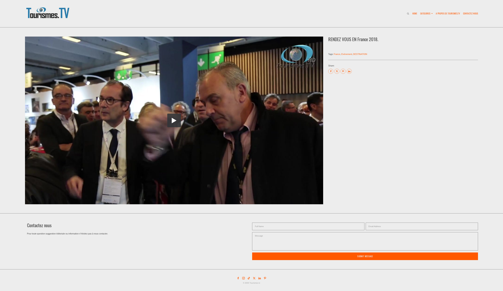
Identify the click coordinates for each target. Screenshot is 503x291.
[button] (48, 10)
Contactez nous (470, 13)
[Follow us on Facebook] (238, 278)
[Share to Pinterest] (343, 71)
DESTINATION (360, 54)
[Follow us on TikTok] (249, 278)
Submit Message (365, 256)
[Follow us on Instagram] (243, 278)
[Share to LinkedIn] (349, 71)
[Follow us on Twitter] (254, 278)
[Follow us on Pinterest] (265, 278)
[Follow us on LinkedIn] (260, 278)
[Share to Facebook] (330, 71)
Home (414, 13)
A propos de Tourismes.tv (448, 13)
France (337, 54)
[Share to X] (336, 71)
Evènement (346, 54)
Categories (425, 13)
